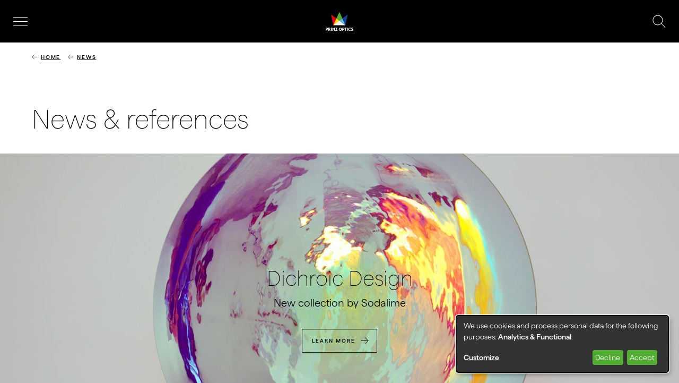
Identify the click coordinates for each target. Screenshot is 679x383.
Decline (607, 357)
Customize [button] (481, 357)
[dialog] (562, 344)
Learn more (333, 341)
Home (50, 57)
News (86, 57)
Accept (642, 357)
